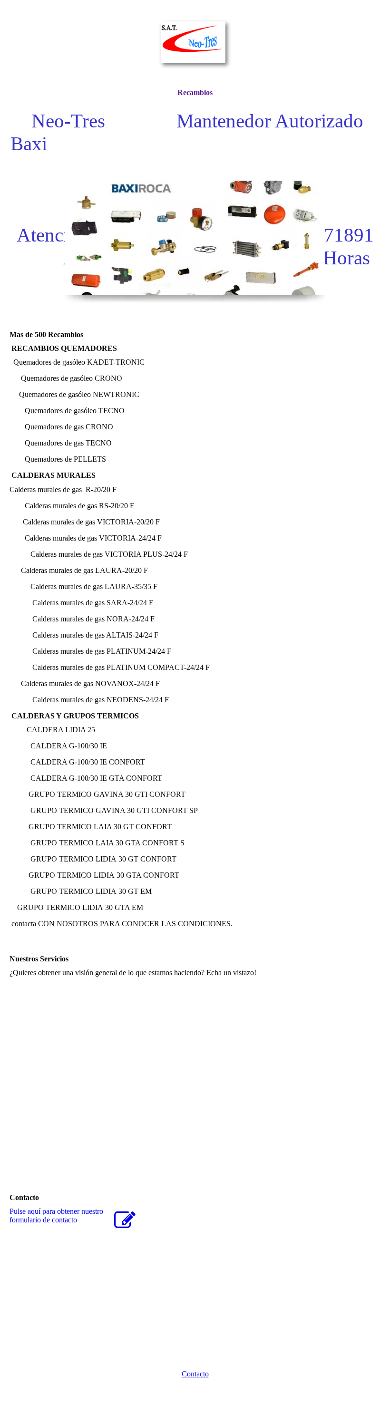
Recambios (195, 92)
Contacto (195, 1374)
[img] (195, 44)
